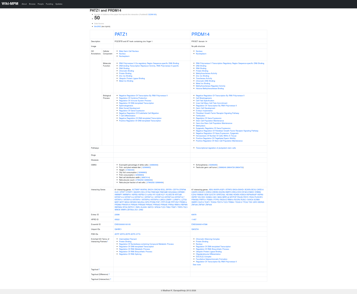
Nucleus (122, 53)
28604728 (231, 167)
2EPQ (122, 234)
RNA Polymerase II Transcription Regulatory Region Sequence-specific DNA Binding (230, 63)
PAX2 (251, 197)
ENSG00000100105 (123, 224)
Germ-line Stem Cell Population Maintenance (214, 123)
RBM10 (177, 204)
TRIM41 (231, 202)
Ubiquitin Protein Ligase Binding (132, 78)
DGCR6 (222, 192)
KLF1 (163, 194)
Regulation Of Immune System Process (135, 100)
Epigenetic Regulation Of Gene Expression (213, 128)
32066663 (146, 167)
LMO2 (162, 199)
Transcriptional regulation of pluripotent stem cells (216, 148)
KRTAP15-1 (139, 197)
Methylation (200, 125)
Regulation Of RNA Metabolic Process (134, 249)
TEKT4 (220, 202)
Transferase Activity (204, 78)
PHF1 (158, 202)
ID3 (199, 197)
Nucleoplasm (124, 56)
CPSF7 (123, 192)
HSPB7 (194, 197)
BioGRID (97, 26)
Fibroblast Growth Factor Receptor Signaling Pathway (217, 113)
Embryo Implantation (204, 110)
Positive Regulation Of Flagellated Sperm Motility (216, 138)
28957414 (145, 177)
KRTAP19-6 (169, 197)
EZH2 (193, 194)
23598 (117, 214)
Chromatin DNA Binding (205, 80)
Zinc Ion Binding (125, 75)
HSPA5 (260, 194)
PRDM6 (118, 204)
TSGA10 (238, 202)
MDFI (117, 202)
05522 (117, 219)
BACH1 (151, 189)
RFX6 (125, 207)
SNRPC (194, 202)
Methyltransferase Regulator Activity (210, 85)
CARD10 (260, 189)
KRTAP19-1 (149, 197)
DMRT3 (228, 192)
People (41, 4)
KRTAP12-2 (119, 197)
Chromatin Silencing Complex (208, 239)
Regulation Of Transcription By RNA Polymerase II (216, 105)
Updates (58, 4)
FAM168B (164, 192)
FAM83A (200, 194)
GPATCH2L (220, 194)
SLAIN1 (144, 207)
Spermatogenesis (126, 105)
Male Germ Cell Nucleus (129, 51)
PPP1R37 (175, 202)
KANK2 (209, 197)
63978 (193, 214)
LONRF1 (168, 199)
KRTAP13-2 (129, 197)
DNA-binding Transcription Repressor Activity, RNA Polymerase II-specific (149, 65)
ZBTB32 (130, 209)
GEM (206, 194)
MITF (122, 202)
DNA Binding (124, 68)
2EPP (117, 234)
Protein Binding (125, 73)
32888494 (154, 164)
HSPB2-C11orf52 (145, 194)
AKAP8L (143, 189)
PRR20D (156, 204)
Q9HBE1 (118, 229)
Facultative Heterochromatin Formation (211, 259)
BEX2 (253, 189)
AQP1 (222, 189)
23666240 (222, 167)
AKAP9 (216, 189)
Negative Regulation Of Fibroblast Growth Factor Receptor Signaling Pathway (227, 130)
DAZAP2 (137, 192)
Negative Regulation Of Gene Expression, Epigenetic (217, 133)
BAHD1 (241, 189)
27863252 (140, 179)
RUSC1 (244, 199)
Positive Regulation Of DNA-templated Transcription (140, 120)
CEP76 (176, 189)
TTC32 (245, 202)
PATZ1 (121, 34)
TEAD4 (213, 202)
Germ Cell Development (205, 108)
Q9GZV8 (195, 229)
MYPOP (233, 197)
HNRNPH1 (127, 194)
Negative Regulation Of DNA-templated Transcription (140, 118)
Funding (49, 4)
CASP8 (194, 192)
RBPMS (184, 204)
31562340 (130, 169)
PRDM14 (200, 34)
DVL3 (143, 192)
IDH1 (203, 197)
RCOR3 (237, 199)
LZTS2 (184, 199)
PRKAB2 (195, 199)
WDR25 (261, 202)
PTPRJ (216, 199)
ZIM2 (141, 209)
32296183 (152, 14)
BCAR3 (248, 189)
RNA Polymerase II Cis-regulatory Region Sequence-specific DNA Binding (149, 63)
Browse (32, 4)
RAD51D (223, 199)
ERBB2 (258, 192)
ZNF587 (201, 204)
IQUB (158, 194)
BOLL (163, 189)
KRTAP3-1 (119, 199)
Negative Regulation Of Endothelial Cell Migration (139, 113)
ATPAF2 (228, 189)
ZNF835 (208, 204)
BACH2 (157, 189)
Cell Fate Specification (205, 100)
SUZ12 (201, 202)
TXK (250, 202)
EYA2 (148, 192)
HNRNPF (118, 194)
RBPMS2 (118, 207)
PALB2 (240, 197)
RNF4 (138, 207)
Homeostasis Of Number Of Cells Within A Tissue (216, 135)
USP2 (255, 202)
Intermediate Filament (128, 239)
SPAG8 (158, 207)
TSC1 (185, 207)
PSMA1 (210, 199)
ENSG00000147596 (199, 224)
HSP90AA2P (251, 194)
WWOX (117, 209)
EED (239, 192)
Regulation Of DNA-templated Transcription (136, 103)
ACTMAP (136, 189)
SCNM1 (257, 199)
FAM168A (155, 192)
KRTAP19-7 (179, 197)
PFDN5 (152, 202)
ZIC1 (136, 209)
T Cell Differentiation (127, 115)
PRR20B (141, 204)
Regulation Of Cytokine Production (133, 98)
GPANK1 (181, 192)
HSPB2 (135, 194)
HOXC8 (243, 194)
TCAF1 (207, 202)
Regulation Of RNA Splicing (130, 254)
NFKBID (133, 202)
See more (197, 264)
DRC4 (234, 192)
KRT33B (178, 194)
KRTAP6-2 (146, 199)
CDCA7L (201, 192)
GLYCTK (212, 194)
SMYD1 (151, 207)
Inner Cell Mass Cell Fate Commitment (211, 103)
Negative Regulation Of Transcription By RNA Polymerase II (143, 95)
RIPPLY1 (131, 207)
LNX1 (215, 197)
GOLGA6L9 (172, 192)
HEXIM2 (229, 194)
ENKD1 (251, 192)
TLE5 (163, 207)
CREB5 (215, 192)
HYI (154, 194)
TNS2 (168, 207)
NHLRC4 (140, 202)
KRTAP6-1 (137, 199)
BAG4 (235, 189)
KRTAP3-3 (128, 199)
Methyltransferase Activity (206, 73)
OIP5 (147, 202)
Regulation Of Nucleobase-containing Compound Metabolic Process (146, 244)
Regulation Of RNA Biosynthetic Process (135, 251)
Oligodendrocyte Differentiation (208, 254)
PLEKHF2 (259, 197)
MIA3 (220, 197)
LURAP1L (177, 199)
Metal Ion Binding (126, 80)
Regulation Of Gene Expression (132, 110)
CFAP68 (182, 189)
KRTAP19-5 (159, 197)
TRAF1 (174, 207)
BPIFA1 (169, 189)
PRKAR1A (125, 204)
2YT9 (138, 234)
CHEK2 (209, 192)
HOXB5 (236, 194)
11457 (193, 219)
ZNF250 (194, 204)
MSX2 (127, 202)
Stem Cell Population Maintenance (210, 120)
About (24, 4)
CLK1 (117, 192)
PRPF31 (202, 199)
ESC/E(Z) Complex (203, 256)
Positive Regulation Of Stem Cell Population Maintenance (219, 140)
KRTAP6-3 (155, 199)
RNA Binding (201, 68)
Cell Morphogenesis (204, 98)
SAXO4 (250, 199)
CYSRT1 (129, 192)
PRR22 (171, 204)
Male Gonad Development (129, 108)
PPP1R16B (165, 202)
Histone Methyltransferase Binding (210, 88)
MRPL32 (225, 197)
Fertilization (200, 115)
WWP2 (124, 209)
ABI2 (211, 189)
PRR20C (149, 204)
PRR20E (164, 204)
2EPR (127, 234)
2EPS (133, 234)
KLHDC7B (170, 194)
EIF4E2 (245, 192)
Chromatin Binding (126, 70)
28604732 (239, 167)
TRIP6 (180, 207)
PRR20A (134, 204)
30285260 (213, 164)
